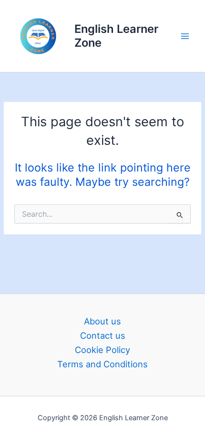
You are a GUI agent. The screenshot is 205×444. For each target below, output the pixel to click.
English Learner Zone (116, 35)
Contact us (102, 335)
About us (102, 321)
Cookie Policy (102, 349)
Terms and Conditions (102, 364)
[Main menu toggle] (185, 36)
